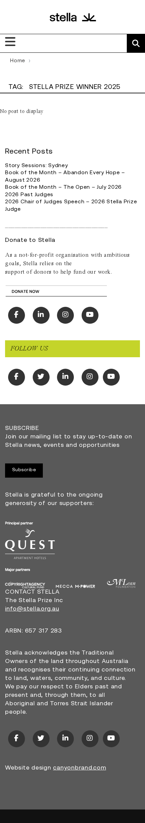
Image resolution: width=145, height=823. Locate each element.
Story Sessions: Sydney (36, 165)
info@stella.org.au (32, 609)
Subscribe (24, 470)
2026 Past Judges (29, 195)
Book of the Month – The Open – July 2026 (63, 187)
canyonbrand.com (79, 768)
